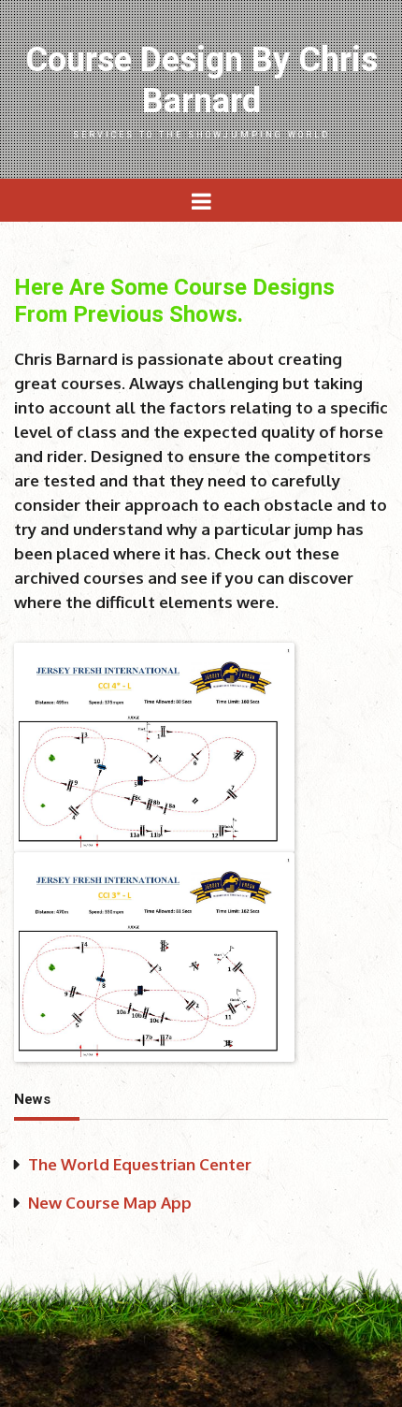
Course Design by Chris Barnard (201, 89)
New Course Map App (110, 1202)
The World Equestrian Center (139, 1164)
